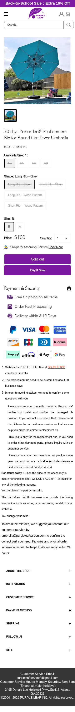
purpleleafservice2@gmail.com (37, 677)
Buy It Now (37, 270)
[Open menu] (6, 14)
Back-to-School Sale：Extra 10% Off (37, 3)
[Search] (68, 25)
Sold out (37, 259)
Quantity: (46, 238)
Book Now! (56, 247)
